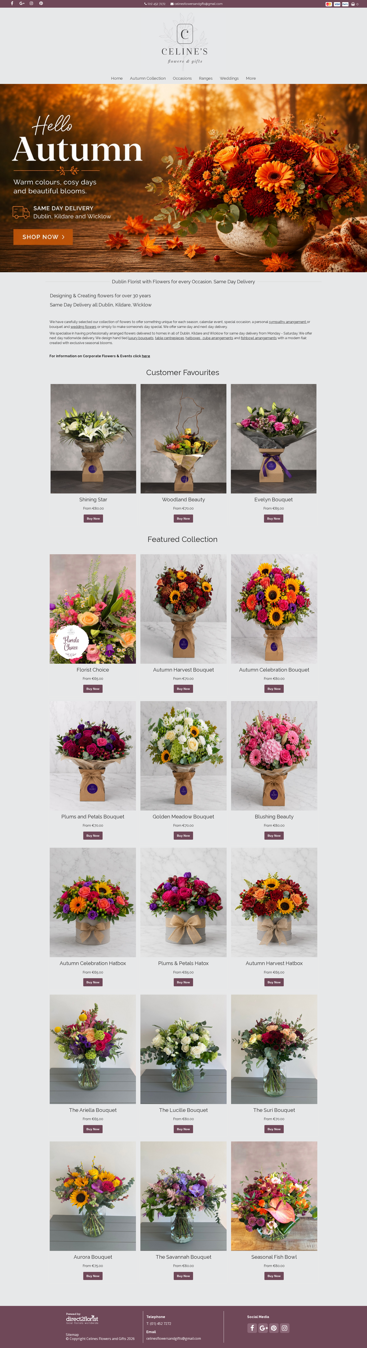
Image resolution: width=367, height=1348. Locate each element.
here (146, 356)
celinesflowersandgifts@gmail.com (198, 4)
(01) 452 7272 (157, 4)
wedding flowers (83, 327)
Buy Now (93, 518)
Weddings (229, 78)
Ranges (206, 78)
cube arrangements (217, 338)
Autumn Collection (148, 78)
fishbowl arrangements (259, 338)
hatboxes (193, 338)
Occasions (182, 78)
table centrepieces (169, 338)
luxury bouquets (141, 338)
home (117, 78)
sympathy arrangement (288, 322)
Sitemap (72, 1334)
